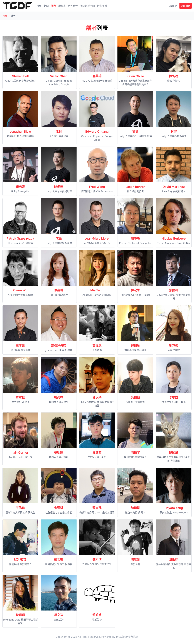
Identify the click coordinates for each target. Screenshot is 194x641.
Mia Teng (97, 290)
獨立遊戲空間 (87, 5)
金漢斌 (58, 508)
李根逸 (173, 397)
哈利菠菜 (20, 560)
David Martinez (174, 187)
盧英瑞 (97, 76)
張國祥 (173, 290)
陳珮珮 (20, 615)
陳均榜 (173, 76)
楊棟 (135, 131)
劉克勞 (173, 345)
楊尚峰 (58, 397)
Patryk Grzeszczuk (20, 238)
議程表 (62, 5)
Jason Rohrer (135, 187)
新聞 (46, 5)
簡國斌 (173, 452)
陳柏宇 (135, 452)
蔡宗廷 (97, 508)
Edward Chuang (97, 131)
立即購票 (185, 5)
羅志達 (20, 187)
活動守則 (102, 5)
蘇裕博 (97, 560)
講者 (53, 5)
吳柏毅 (135, 397)
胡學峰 (135, 238)
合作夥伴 (73, 5)
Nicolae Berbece (174, 238)
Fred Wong (97, 187)
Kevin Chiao (135, 76)
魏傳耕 (135, 508)
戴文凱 (58, 560)
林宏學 (135, 290)
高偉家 (97, 345)
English (173, 5)
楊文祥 (58, 615)
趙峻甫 (97, 615)
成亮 (59, 238)
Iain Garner (20, 452)
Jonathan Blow (20, 131)
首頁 (39, 5)
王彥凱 (20, 345)
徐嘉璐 (58, 290)
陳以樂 (97, 397)
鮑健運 (58, 187)
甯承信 (20, 397)
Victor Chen (58, 76)
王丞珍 (20, 508)
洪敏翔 (173, 560)
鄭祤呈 (135, 345)
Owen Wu (20, 290)
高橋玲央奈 (58, 345)
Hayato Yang (173, 508)
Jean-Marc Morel (97, 238)
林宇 (174, 131)
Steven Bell (20, 76)
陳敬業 (135, 560)
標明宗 (58, 452)
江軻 (59, 131)
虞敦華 (97, 452)
